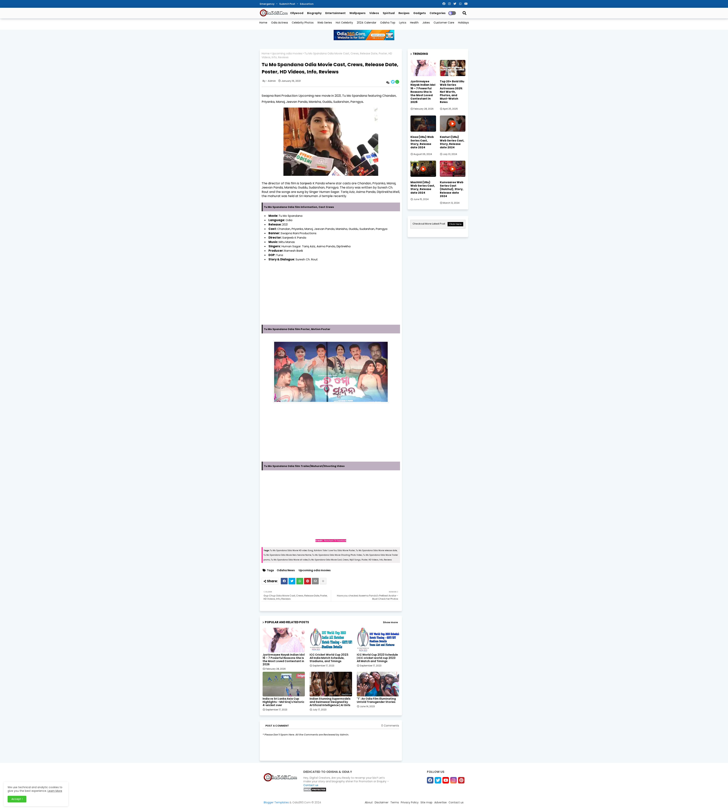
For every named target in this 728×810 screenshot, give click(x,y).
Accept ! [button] (17, 799)
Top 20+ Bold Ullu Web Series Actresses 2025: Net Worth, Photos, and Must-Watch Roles (452, 92)
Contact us (310, 785)
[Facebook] (284, 581)
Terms (394, 802)
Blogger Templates (276, 802)
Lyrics (402, 22)
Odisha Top (387, 22)
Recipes (404, 13)
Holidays (463, 22)
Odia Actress (279, 22)
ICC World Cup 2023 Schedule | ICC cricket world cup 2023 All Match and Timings (377, 658)
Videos (374, 13)
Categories (438, 13)
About (369, 802)
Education (307, 4)
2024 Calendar (366, 22)
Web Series (324, 22)
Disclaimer (381, 802)
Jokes (426, 22)
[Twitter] (292, 581)
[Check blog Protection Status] (314, 791)
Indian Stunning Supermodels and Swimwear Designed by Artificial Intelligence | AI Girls (330, 702)
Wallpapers (357, 13)
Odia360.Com (301, 802)
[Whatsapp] (299, 581)
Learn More (55, 791)
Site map (426, 802)
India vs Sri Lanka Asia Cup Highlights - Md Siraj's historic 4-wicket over (283, 702)
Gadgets (419, 13)
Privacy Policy (410, 802)
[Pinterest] (307, 581)
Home (263, 22)
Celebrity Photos (303, 22)
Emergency (267, 4)
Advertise (440, 802)
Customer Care (444, 22)
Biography (314, 13)
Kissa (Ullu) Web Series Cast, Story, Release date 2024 (422, 142)
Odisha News (286, 570)
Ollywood (296, 13)
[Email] (315, 581)
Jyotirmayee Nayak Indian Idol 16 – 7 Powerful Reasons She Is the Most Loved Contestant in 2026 (284, 659)
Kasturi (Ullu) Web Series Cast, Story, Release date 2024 (452, 142)
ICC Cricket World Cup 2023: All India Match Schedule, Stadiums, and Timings (329, 658)
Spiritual (389, 13)
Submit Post (287, 4)
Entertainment (335, 13)
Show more (390, 622)
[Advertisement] (331, 298)
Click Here (455, 224)
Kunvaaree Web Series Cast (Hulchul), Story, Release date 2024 (451, 189)
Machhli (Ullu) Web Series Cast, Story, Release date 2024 (422, 187)
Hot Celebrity (344, 22)
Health (414, 22)
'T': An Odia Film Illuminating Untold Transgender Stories (376, 700)
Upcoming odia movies (287, 53)
